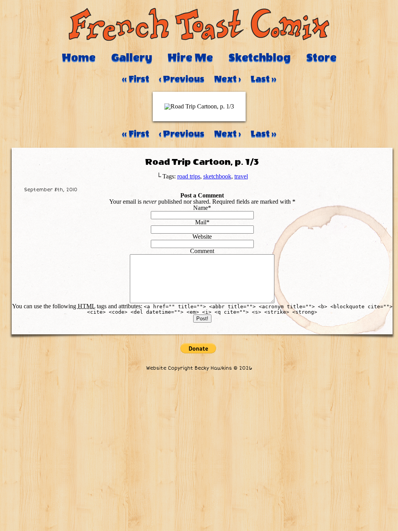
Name (200, 207)
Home (79, 57)
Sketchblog (260, 57)
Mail (200, 222)
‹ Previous (181, 79)
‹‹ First (135, 79)
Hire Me (190, 57)
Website (202, 236)
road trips (188, 176)
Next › (227, 79)
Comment (202, 251)
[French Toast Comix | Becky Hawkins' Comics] (199, 38)
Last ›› (263, 79)
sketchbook (217, 176)
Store (321, 57)
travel (241, 176)
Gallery (131, 57)
